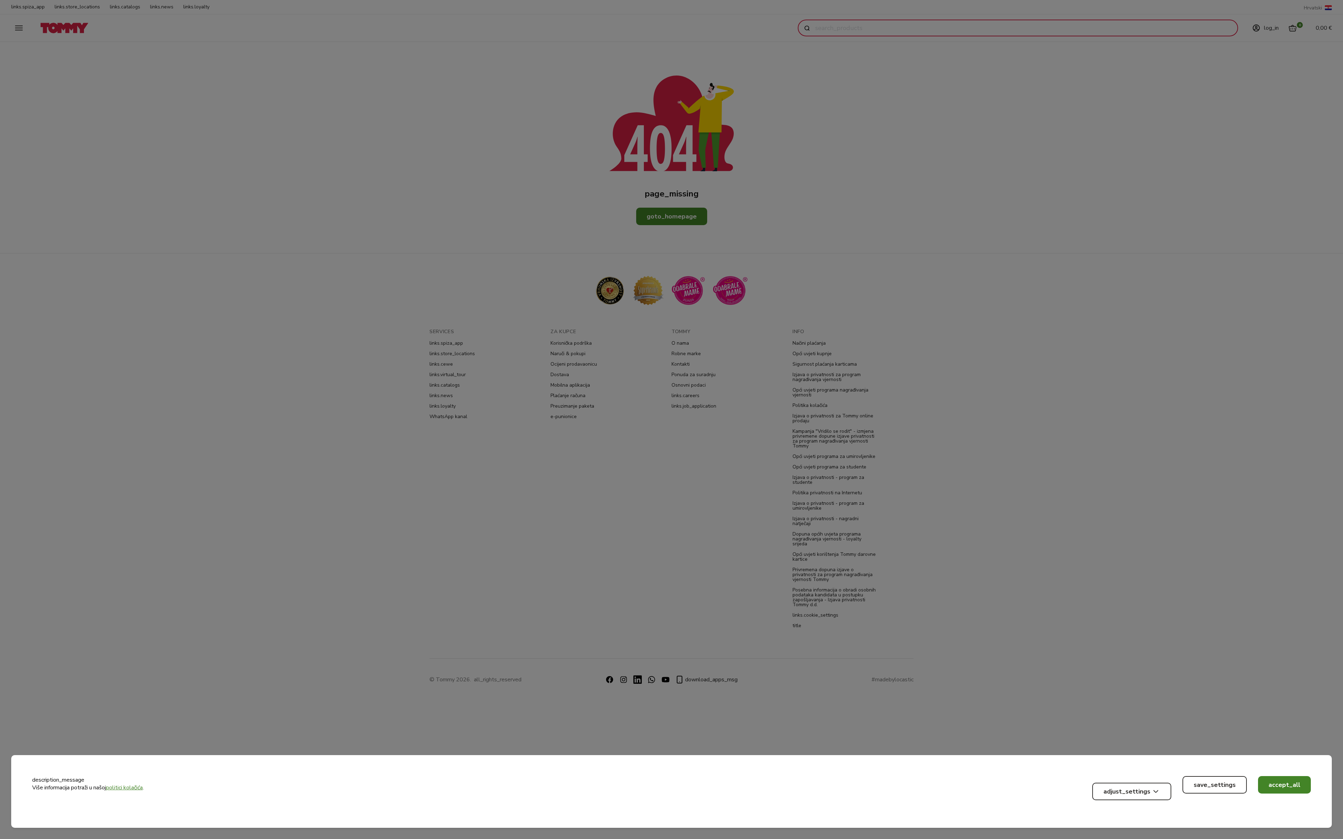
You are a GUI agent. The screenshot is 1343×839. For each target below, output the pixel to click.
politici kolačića (124, 787)
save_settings (1215, 785)
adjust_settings (1126, 791)
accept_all (1284, 785)
